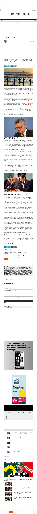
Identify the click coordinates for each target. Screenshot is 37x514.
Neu (13, 427)
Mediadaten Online (4, 505)
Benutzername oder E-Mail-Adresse (10, 290)
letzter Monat (14, 430)
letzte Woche (9, 430)
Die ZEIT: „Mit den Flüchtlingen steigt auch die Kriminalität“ (16, 138)
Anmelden (6, 288)
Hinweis (27, 274)
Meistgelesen (8, 427)
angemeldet (10, 276)
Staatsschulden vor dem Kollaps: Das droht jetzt (22, 482)
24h (5, 430)
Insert (11, 512)
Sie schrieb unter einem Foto (22, 199)
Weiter (6, 259)
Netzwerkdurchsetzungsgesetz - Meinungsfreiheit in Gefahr (15, 194)
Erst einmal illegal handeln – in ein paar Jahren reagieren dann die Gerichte (23, 488)
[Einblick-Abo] (18, 386)
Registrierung (12, 288)
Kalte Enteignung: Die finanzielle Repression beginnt (23, 437)
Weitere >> (6, 456)
